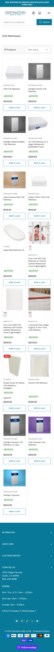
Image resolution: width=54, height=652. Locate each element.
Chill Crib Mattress (11, 89)
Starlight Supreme (11, 495)
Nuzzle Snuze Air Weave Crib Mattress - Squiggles (14, 385)
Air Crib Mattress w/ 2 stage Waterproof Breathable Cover (38, 144)
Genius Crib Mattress (37, 383)
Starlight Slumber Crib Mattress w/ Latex (13, 443)
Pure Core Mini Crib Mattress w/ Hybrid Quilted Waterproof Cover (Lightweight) (37, 262)
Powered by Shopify (41, 631)
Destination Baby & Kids (21, 631)
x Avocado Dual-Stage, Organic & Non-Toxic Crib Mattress (38, 327)
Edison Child (8, 85)
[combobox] (27, 22)
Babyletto (32, 255)
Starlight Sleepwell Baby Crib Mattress (14, 143)
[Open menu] (49, 13)
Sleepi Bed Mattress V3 (13, 250)
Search (46, 22)
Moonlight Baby (35, 85)
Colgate (7, 379)
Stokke (6, 247)
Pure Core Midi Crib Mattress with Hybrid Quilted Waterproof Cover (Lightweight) (12, 329)
